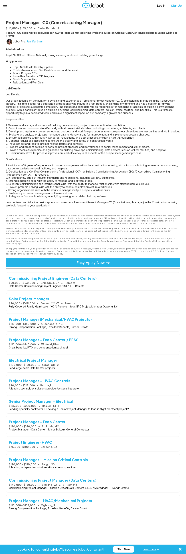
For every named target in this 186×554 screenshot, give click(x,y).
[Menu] (5, 5)
